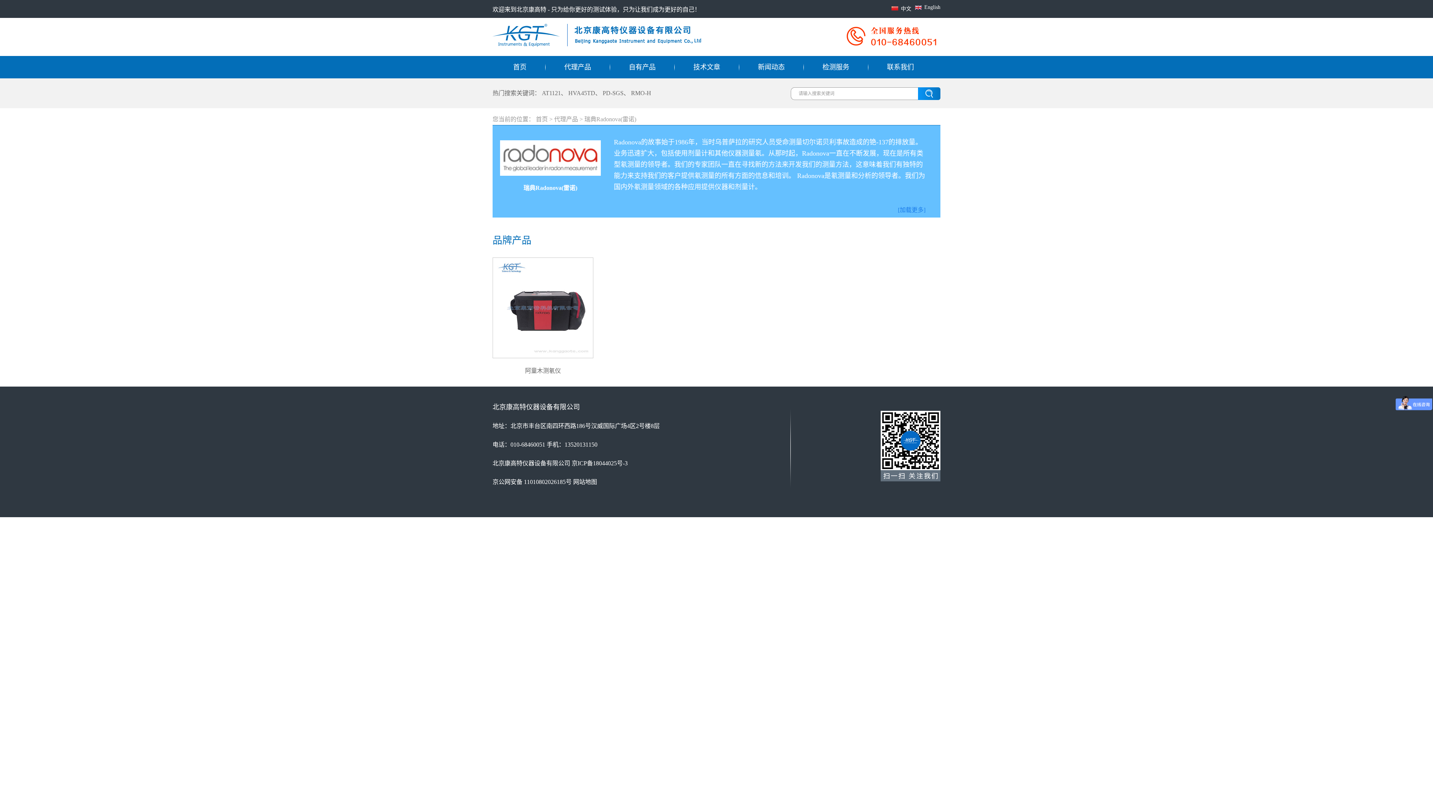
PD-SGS (613, 93)
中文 (906, 9)
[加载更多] (911, 210)
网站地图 (585, 482)
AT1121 (551, 93)
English (932, 7)
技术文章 (706, 67)
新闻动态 (771, 67)
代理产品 (577, 67)
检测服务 (835, 67)
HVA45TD (581, 93)
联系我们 (900, 67)
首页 (520, 67)
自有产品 (642, 67)
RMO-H (641, 93)
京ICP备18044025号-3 (600, 463)
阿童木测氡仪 (543, 371)
